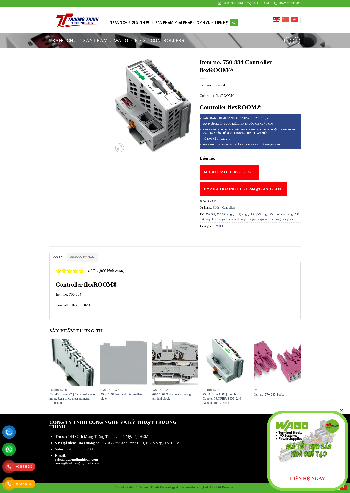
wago (283, 214)
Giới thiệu (141, 23)
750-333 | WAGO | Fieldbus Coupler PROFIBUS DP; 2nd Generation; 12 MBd (222, 398)
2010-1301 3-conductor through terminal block (172, 396)
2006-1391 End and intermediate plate (121, 396)
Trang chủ (63, 40)
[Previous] (50, 376)
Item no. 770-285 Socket (269, 394)
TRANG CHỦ (120, 23)
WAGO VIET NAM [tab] (82, 257)
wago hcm (211, 219)
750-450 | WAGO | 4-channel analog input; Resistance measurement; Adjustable (72, 398)
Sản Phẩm (164, 23)
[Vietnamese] (294, 19)
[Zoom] (119, 147)
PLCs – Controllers (159, 40)
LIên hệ (221, 23)
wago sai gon (248, 219)
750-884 (210, 214)
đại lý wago (241, 214)
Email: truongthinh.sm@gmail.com (243, 189)
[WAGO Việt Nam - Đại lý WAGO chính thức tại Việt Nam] (76, 20)
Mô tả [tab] (58, 257)
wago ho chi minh (229, 219)
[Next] (300, 376)
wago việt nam (266, 219)
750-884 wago (225, 214)
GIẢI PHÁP (183, 23)
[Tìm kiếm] (234, 22)
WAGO (121, 40)
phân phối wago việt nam (264, 214)
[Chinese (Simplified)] (285, 19)
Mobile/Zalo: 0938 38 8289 (230, 172)
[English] (276, 19)
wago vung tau (284, 219)
